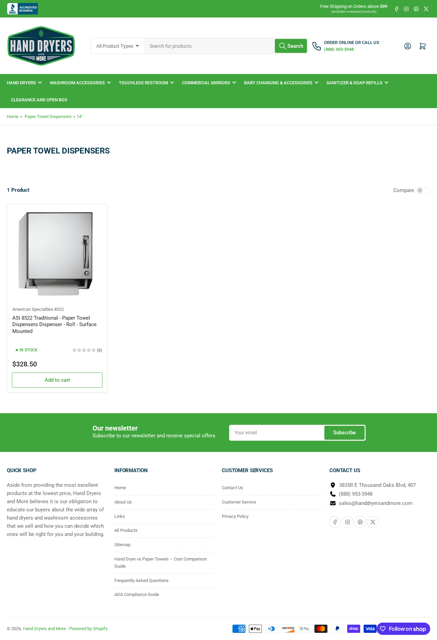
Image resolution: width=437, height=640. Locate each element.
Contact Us (232, 487)
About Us (123, 502)
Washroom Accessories (77, 82)
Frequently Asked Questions (141, 580)
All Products (126, 530)
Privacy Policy (235, 516)
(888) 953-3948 (355, 494)
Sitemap (122, 544)
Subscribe (344, 433)
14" (79, 116)
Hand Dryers (21, 82)
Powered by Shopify (88, 628)
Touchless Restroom (143, 82)
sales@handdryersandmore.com (375, 503)
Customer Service (239, 502)
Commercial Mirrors (206, 82)
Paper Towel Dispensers (48, 116)
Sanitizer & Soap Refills (354, 82)
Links (119, 516)
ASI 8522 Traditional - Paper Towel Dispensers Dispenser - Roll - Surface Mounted (54, 324)
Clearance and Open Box (39, 99)
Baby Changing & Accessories (278, 82)
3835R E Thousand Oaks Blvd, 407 (377, 485)
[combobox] (226, 46)
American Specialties (32, 309)
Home (12, 116)
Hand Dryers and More (45, 628)
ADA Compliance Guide (136, 594)
